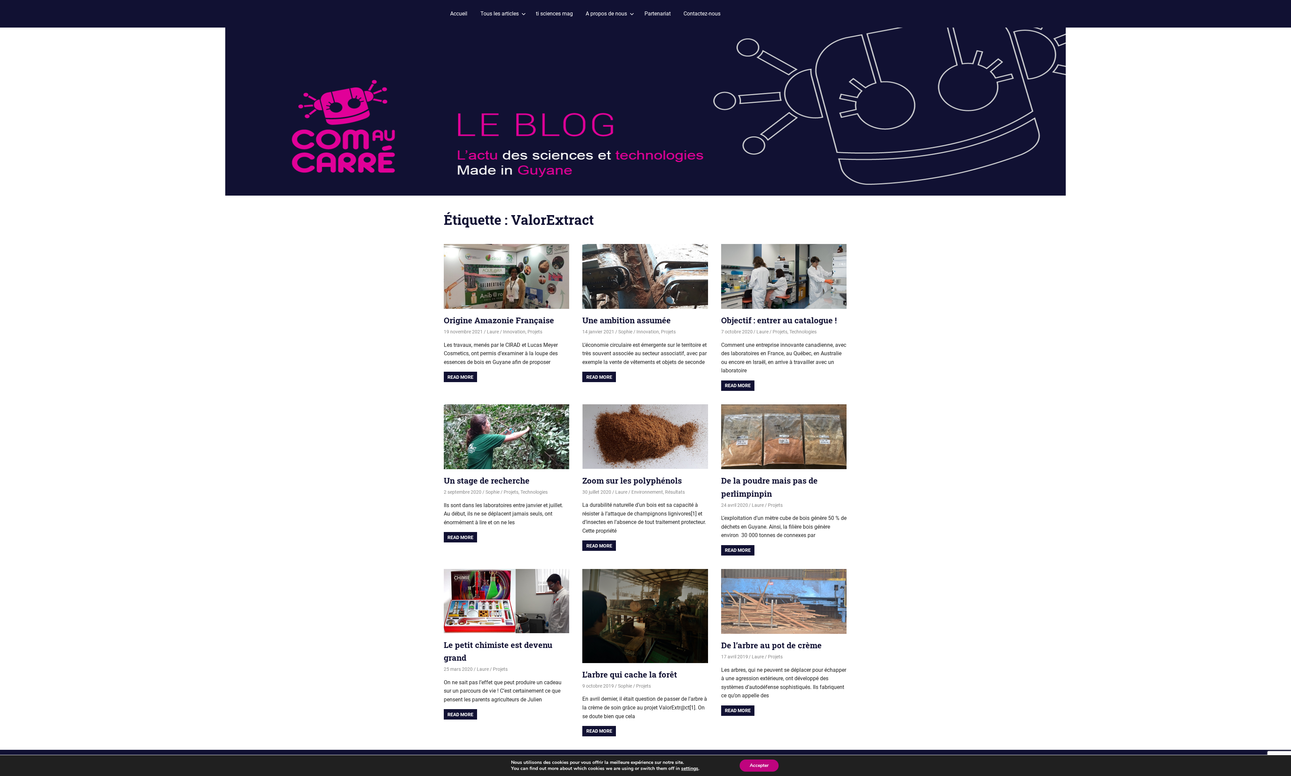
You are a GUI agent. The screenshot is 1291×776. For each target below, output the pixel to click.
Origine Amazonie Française (499, 320)
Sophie (625, 331)
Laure (493, 331)
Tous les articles (499, 13)
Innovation (514, 331)
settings (689, 769)
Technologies (803, 331)
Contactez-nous (701, 13)
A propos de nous (606, 13)
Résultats (675, 492)
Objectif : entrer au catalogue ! (779, 320)
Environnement (647, 492)
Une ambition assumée (626, 320)
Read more (460, 377)
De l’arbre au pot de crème (771, 645)
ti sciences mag (554, 13)
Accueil (458, 13)
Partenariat (657, 13)
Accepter (759, 765)
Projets (534, 331)
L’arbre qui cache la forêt (629, 674)
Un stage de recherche (487, 480)
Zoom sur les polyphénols (632, 480)
